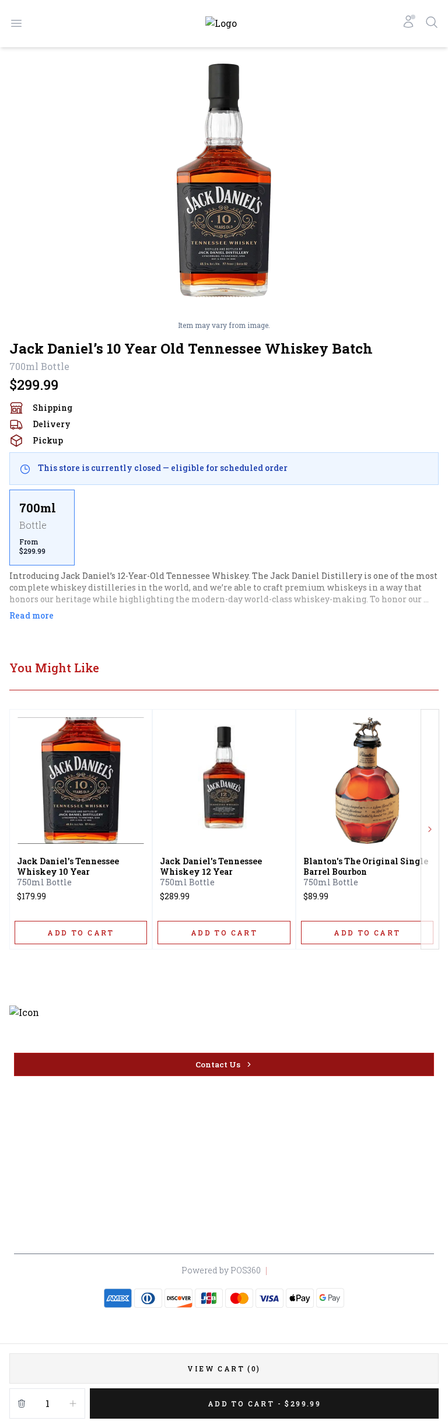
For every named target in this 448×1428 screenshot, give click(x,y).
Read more (31, 615)
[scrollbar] (224, 527)
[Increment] (73, 1403)
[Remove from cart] (21, 1403)
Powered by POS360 (221, 1270)
